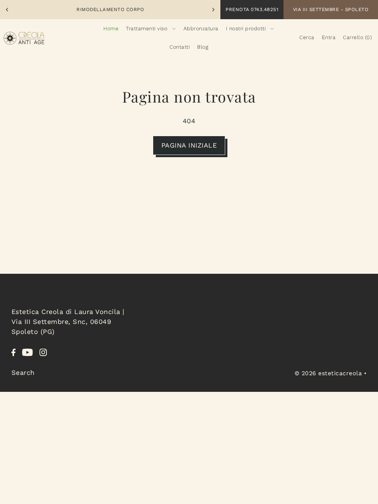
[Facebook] (13, 351)
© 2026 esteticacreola (328, 373)
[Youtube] (27, 351)
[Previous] (7, 9)
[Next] (213, 9)
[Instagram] (43, 351)
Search (23, 372)
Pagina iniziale (189, 145)
